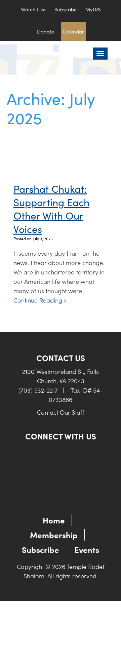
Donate (45, 31)
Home (54, 519)
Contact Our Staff (60, 412)
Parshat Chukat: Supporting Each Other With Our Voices (51, 208)
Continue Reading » (40, 300)
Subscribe (65, 9)
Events (86, 549)
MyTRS (92, 9)
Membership (54, 534)
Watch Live (33, 9)
